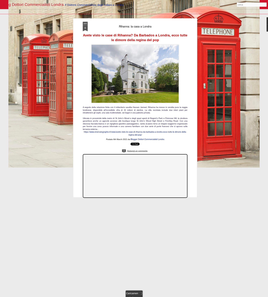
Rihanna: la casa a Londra (135, 26)
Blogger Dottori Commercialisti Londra (147, 139)
